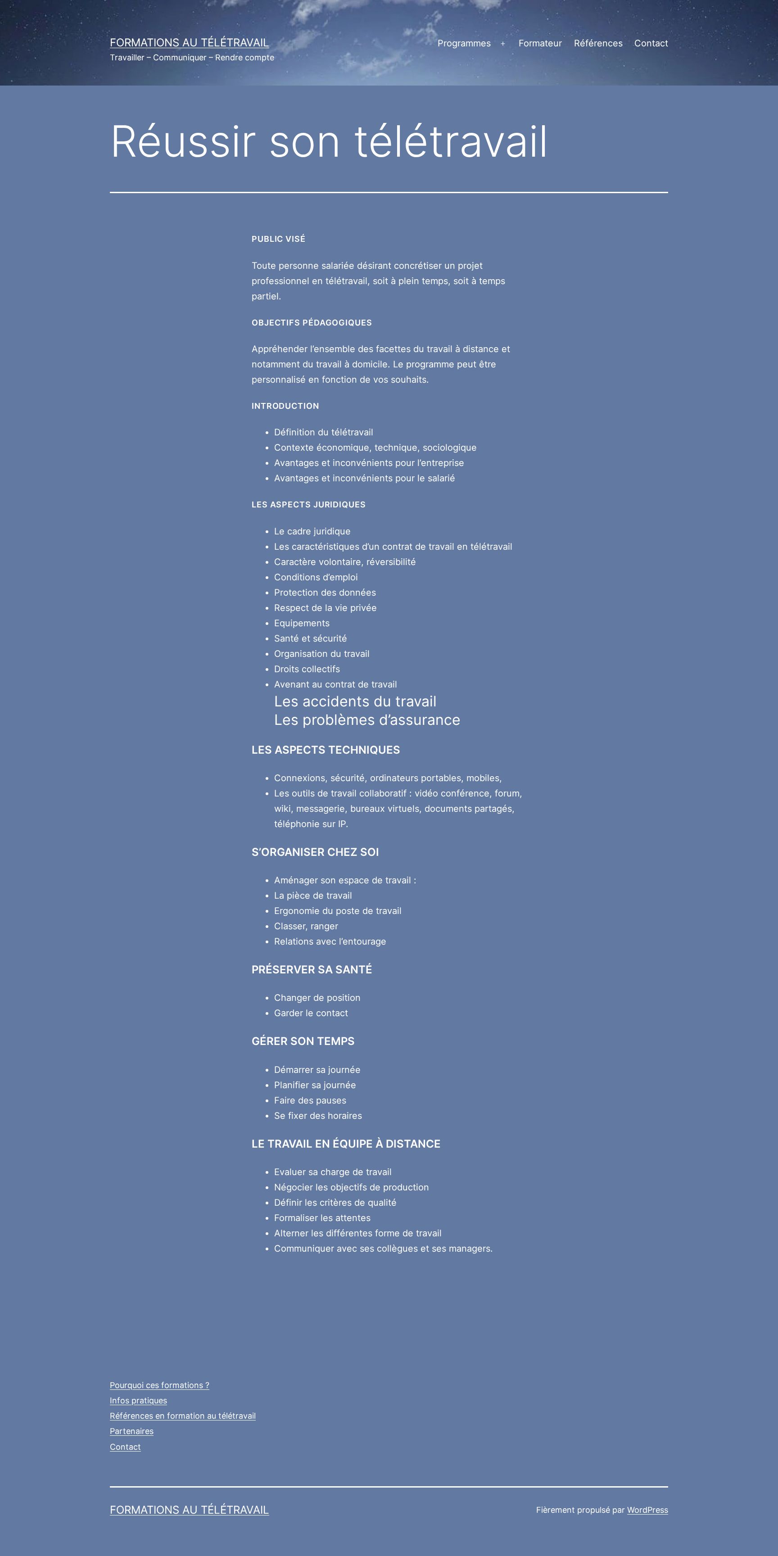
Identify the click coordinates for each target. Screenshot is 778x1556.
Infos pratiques (138, 1400)
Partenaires (132, 1431)
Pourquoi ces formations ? (159, 1385)
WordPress (647, 1510)
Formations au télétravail (189, 42)
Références (598, 43)
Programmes (464, 43)
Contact (651, 43)
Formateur (540, 43)
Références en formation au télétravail (183, 1415)
